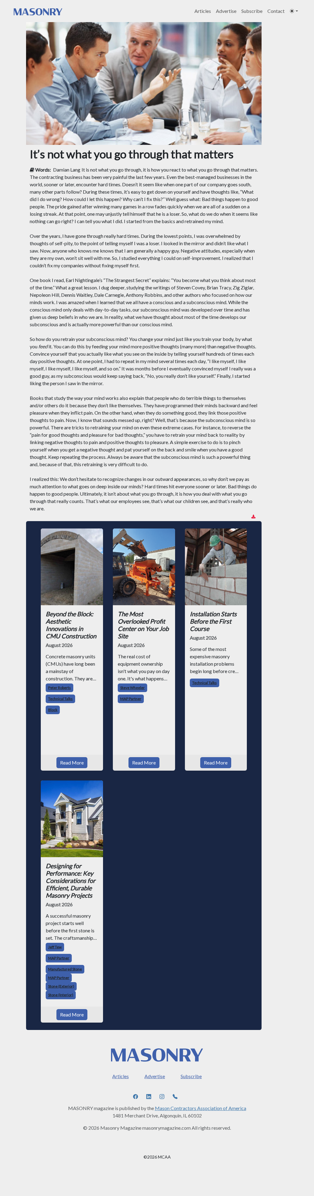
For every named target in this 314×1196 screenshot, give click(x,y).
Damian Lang (66, 169)
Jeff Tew (55, 947)
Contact (276, 11)
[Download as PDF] (253, 516)
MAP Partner (130, 698)
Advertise (226, 11)
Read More (72, 762)
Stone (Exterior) (61, 986)
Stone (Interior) (60, 995)
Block (52, 709)
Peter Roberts (59, 687)
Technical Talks (60, 698)
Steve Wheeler (132, 687)
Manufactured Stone (65, 969)
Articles (202, 11)
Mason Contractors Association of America (200, 1108)
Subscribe (251, 11)
